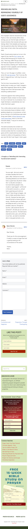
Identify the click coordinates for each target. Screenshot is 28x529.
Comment (5, 290)
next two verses (11, 75)
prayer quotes (20, 516)
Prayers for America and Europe (11, 458)
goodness (12, 143)
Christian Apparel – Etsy (9, 445)
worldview (12, 3)
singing (20, 146)
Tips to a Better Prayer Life (9, 447)
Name (4, 271)
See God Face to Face (8, 451)
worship (9, 149)
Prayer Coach (8, 3)
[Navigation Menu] (25, 1)
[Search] (24, 368)
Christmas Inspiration (8, 460)
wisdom (3, 149)
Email (4, 277)
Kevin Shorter (11, 226)
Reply (25, 167)
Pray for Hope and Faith (9, 456)
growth (19, 143)
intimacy (4, 146)
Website (4, 284)
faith (6, 143)
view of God (16, 3)
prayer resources (8, 516)
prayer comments (12, 146)
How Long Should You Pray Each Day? (12, 453)
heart (24, 143)
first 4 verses (17, 56)
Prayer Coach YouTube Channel (11, 443)
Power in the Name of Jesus (10, 449)
